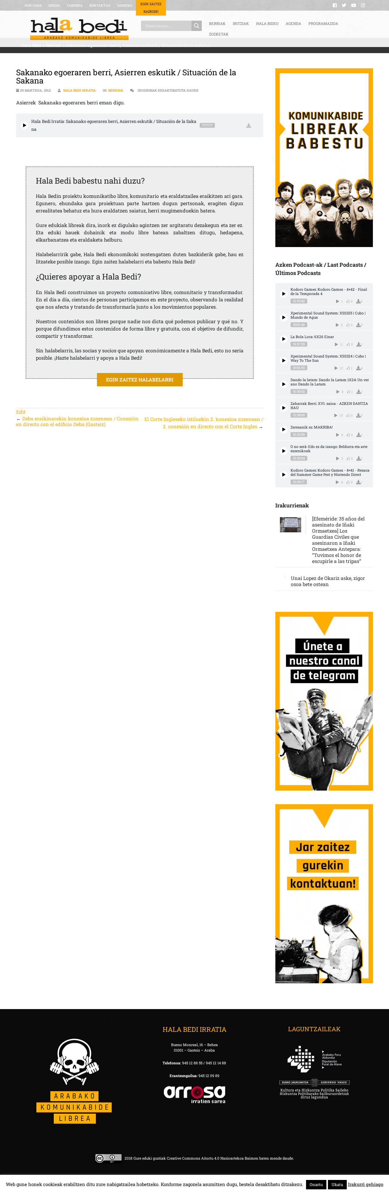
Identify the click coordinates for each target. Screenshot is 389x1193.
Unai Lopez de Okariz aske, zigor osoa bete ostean (328, 581)
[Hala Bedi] (79, 29)
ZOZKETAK (219, 34)
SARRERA (125, 5)
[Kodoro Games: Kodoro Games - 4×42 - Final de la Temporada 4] (283, 294)
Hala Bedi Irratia (79, 90)
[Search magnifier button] (196, 26)
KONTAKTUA (100, 5)
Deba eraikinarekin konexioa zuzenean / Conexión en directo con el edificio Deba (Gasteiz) (77, 421)
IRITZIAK (241, 23)
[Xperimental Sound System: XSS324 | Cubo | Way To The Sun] (283, 360)
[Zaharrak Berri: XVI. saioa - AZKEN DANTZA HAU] (283, 408)
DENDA (54, 5)
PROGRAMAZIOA (323, 23)
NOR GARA (33, 5)
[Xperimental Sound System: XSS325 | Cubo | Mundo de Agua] (283, 317)
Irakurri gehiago (365, 1184)
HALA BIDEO (267, 23)
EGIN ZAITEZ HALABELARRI (140, 379)
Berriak (115, 90)
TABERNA (75, 5)
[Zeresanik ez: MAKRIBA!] (283, 429)
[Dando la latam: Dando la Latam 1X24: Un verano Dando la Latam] (283, 384)
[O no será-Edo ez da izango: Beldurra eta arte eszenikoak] (283, 451)
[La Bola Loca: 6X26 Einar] (283, 339)
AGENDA (293, 23)
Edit (21, 411)
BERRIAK (217, 23)
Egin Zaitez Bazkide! (150, 8)
